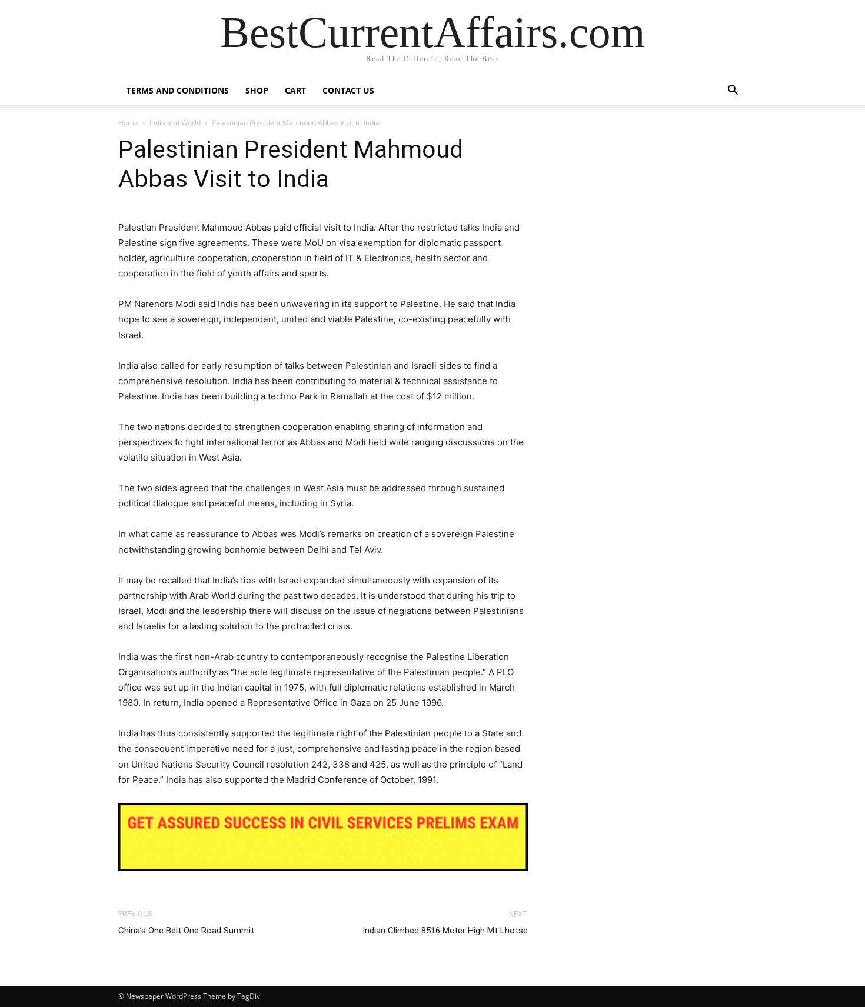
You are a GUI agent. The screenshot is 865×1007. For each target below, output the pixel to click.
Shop (256, 90)
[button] (732, 91)
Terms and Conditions (178, 90)
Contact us (348, 90)
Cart (295, 90)
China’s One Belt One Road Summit (186, 930)
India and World (175, 123)
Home (128, 123)
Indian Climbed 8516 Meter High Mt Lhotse (445, 930)
